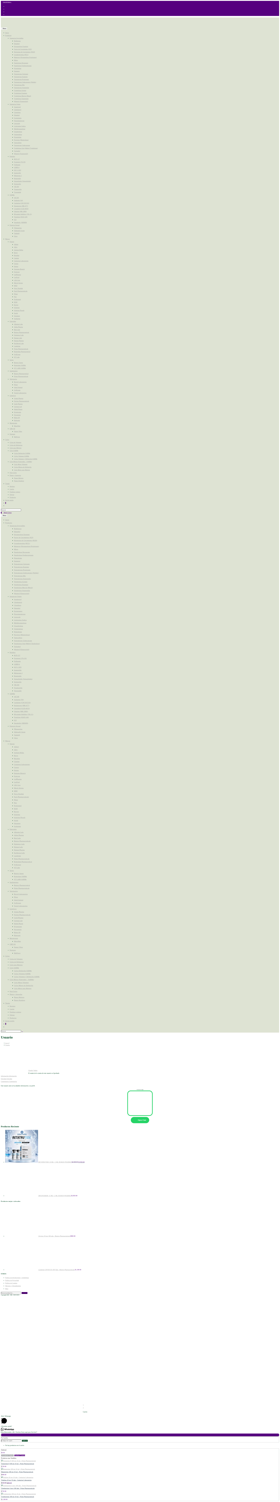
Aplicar (25, 1441)
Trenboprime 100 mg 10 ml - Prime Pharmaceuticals (17, 1497)
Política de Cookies (11, 1283)
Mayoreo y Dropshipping (13, 1286)
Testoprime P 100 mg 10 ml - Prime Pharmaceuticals (17, 1464)
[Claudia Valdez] (11, 1068)
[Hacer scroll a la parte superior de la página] (1, 1297)
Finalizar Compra (19, 1455)
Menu (4, 28)
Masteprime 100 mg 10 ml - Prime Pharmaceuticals (17, 1472)
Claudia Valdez (32, 1070)
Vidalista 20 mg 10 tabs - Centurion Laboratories (16, 1480)
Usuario (7, 1045)
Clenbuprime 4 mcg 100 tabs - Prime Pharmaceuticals (18, 1488)
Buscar (24, 1293)
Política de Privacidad (12, 1280)
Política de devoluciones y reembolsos (17, 1278)
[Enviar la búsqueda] (22, 1031)
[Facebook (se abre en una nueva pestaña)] (5, 9)
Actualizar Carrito (7, 1455)
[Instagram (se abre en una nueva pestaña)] (5, 12)
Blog (6, 1289)
